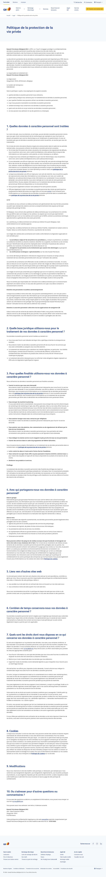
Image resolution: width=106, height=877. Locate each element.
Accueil (8, 15)
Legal (13, 15)
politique (14, 195)
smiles (49, 191)
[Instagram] (97, 843)
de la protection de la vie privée (28, 195)
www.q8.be (45, 819)
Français (98, 2)
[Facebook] (93, 843)
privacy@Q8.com (18, 801)
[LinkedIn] (101, 843)
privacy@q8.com (29, 648)
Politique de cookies (50, 559)
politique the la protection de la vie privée (29, 393)
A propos (23, 2)
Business (15, 2)
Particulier (6, 2)
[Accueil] (7, 9)
